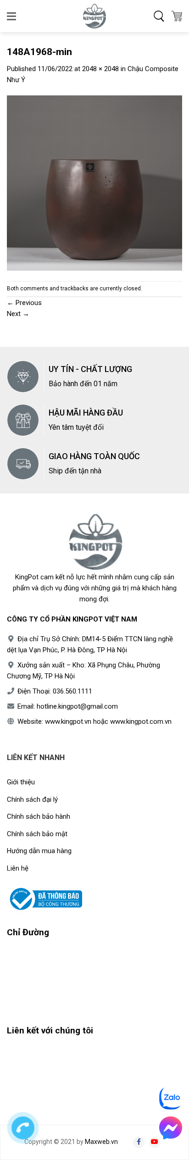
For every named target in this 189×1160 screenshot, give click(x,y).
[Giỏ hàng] (176, 16)
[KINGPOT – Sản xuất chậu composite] (94, 16)
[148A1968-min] (94, 182)
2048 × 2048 (100, 69)
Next (18, 314)
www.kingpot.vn (68, 721)
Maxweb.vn (101, 1141)
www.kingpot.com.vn (141, 721)
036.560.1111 (72, 691)
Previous (24, 303)
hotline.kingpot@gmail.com (77, 706)
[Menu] (12, 16)
